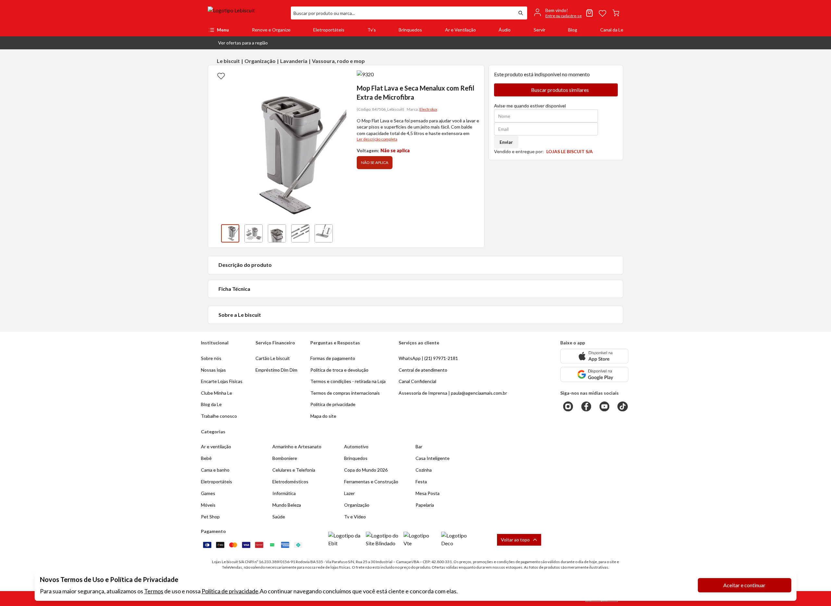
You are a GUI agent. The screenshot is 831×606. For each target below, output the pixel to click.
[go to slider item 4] (324, 233)
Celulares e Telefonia (293, 470)
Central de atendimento (423, 370)
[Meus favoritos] (602, 13)
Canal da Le (611, 29)
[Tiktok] (622, 406)
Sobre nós (211, 358)
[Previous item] (214, 233)
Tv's (371, 29)
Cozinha (424, 470)
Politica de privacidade (332, 404)
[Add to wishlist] (221, 75)
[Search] (520, 12)
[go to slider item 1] (253, 233)
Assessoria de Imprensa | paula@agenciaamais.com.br (453, 393)
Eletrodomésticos (290, 481)
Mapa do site (323, 416)
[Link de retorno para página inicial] (247, 12)
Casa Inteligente (433, 458)
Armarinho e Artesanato (296, 446)
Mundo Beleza (286, 505)
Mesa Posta (428, 493)
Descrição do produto (245, 265)
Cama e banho (215, 470)
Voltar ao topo (515, 539)
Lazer (349, 493)
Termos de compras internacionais (345, 393)
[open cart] (615, 13)
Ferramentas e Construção (371, 481)
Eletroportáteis (328, 29)
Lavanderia (293, 61)
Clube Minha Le (216, 393)
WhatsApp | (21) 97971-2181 (428, 358)
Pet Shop (210, 516)
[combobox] (402, 12)
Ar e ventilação (216, 446)
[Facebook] (586, 406)
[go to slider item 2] (277, 233)
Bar (419, 446)
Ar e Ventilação (460, 29)
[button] (238, 43)
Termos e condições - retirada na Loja (348, 381)
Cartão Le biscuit (272, 358)
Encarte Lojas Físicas (221, 381)
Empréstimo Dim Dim (276, 370)
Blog (572, 29)
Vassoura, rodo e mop (338, 61)
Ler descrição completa (377, 139)
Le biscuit (228, 61)
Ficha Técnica (234, 289)
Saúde (278, 516)
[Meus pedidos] (589, 13)
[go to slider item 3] (300, 233)
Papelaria (425, 505)
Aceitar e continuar (744, 585)
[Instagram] (568, 406)
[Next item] (340, 233)
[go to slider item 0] (230, 233)
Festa (421, 481)
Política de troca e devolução (339, 370)
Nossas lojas (213, 370)
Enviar (506, 142)
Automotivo (356, 446)
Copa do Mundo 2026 (366, 470)
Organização (260, 61)
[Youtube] (604, 406)
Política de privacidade (230, 591)
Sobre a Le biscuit (239, 315)
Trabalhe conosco (219, 416)
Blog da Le (211, 404)
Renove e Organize (271, 29)
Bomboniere (284, 458)
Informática (284, 493)
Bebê (206, 458)
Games (208, 493)
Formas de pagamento (332, 358)
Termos (153, 591)
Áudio (505, 29)
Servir (539, 29)
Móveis (208, 505)
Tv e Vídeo (355, 516)
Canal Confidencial (417, 381)
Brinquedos (410, 29)
